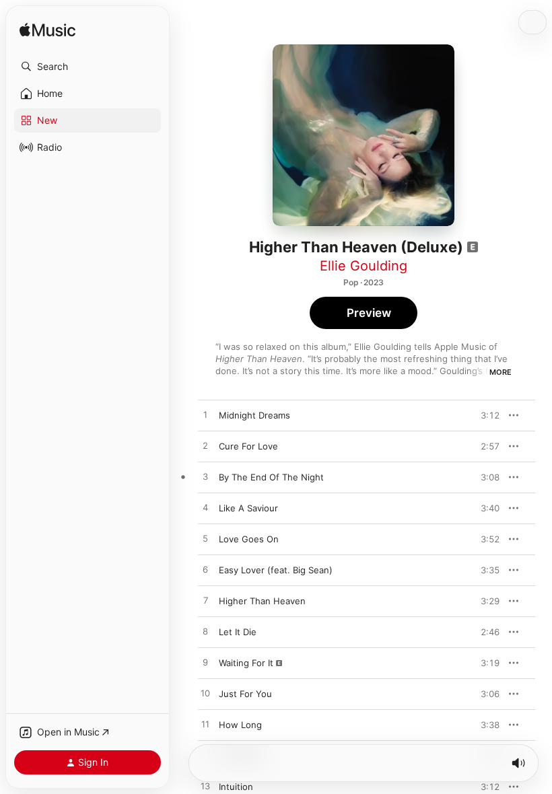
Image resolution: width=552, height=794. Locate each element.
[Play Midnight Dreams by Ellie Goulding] (205, 415)
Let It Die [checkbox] (237, 631)
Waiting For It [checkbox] (246, 662)
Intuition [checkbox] (236, 786)
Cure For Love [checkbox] (248, 446)
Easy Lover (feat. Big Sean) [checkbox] (276, 570)
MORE (500, 372)
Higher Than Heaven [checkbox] (262, 601)
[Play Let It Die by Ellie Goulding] (205, 632)
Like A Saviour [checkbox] (248, 508)
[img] (47, 30)
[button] (87, 66)
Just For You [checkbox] (245, 693)
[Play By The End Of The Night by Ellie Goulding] (205, 477)
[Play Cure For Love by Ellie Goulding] (205, 446)
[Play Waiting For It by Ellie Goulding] (205, 663)
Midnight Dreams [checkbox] (254, 415)
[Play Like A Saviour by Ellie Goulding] (205, 508)
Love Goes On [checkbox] (249, 539)
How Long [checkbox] (240, 724)
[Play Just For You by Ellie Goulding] (205, 694)
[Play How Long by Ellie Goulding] (205, 725)
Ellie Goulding (363, 266)
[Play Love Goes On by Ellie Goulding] (205, 539)
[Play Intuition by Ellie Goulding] (205, 787)
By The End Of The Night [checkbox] (271, 477)
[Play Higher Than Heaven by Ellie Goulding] (205, 601)
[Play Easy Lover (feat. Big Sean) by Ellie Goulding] (205, 570)
